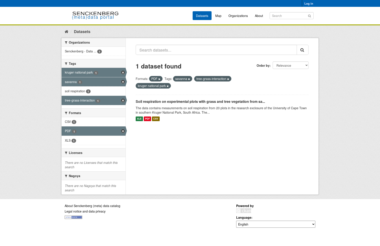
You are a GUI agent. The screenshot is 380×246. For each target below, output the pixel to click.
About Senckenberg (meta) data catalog (92, 205)
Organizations (238, 15)
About (259, 15)
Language (243, 217)
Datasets (202, 15)
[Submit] (309, 15)
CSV (155, 118)
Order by (263, 65)
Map (218, 15)
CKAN (243, 210)
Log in (308, 3)
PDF (147, 118)
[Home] (66, 31)
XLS (139, 118)
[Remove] (159, 79)
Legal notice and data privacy (85, 211)
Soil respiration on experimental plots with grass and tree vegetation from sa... (200, 101)
